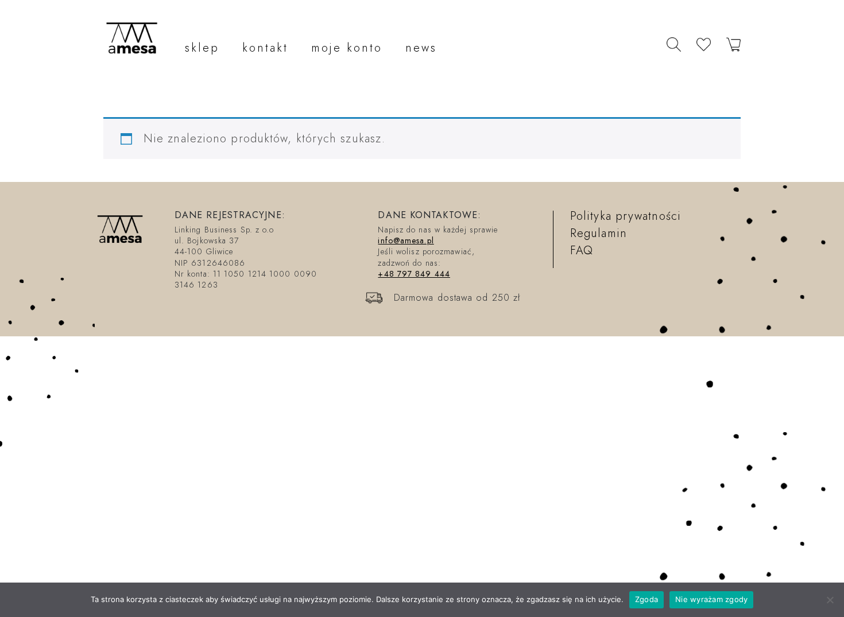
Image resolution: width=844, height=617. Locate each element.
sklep (202, 48)
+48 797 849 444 (414, 274)
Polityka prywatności (625, 216)
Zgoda (646, 599)
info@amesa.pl (405, 240)
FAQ (581, 250)
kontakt (265, 48)
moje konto (346, 48)
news (421, 48)
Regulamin (598, 233)
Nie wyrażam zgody (711, 599)
